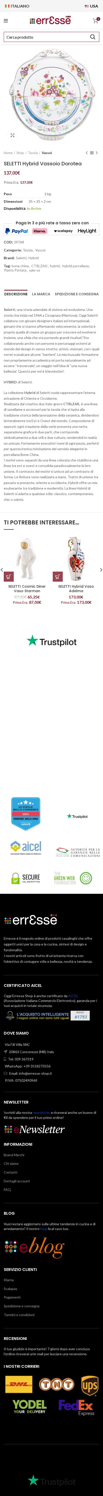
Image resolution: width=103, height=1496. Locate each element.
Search (92, 37)
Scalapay (10, 1288)
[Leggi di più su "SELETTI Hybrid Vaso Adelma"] (58, 577)
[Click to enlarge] (13, 135)
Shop (20, 153)
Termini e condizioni (19, 1315)
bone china (20, 266)
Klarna (9, 1280)
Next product (96, 153)
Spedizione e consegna (77, 294)
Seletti (21, 258)
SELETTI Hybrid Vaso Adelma (76, 588)
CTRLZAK (39, 266)
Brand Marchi (14, 1155)
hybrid (55, 266)
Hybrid (33, 258)
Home (8, 153)
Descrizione (16, 294)
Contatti (10, 1172)
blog (43, 1229)
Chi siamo (11, 1163)
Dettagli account (17, 1181)
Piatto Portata (15, 270)
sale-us (34, 270)
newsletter (41, 1112)
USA (93, 6)
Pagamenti (12, 1297)
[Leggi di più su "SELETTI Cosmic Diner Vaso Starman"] (9, 577)
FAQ (7, 1189)
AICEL (73, 996)
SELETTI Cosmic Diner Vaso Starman (27, 588)
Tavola (33, 153)
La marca (41, 294)
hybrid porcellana (75, 266)
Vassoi (47, 153)
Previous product (86, 153)
